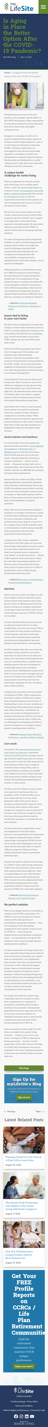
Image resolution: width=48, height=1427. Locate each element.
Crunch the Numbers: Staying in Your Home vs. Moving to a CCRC (24, 306)
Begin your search (24, 1366)
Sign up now (24, 1097)
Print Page (24, 1068)
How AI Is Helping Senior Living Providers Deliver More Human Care (19, 1255)
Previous (11, 1111)
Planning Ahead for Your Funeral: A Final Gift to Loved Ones (23, 1159)
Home (7, 72)
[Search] (43, 7)
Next (38, 1111)
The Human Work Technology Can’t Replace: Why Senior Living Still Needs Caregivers (21, 1206)
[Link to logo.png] (24, 1423)
